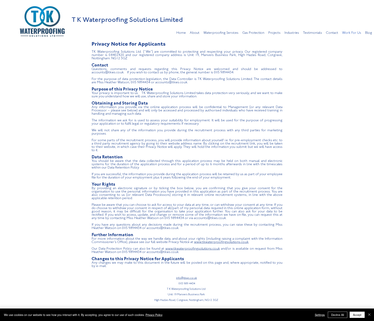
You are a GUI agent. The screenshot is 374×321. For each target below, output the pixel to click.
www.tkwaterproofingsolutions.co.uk (221, 242)
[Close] (369, 315)
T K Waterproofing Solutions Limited (127, 20)
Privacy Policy (154, 315)
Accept (357, 315)
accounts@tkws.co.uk (108, 72)
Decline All (337, 315)
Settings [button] (320, 315)
